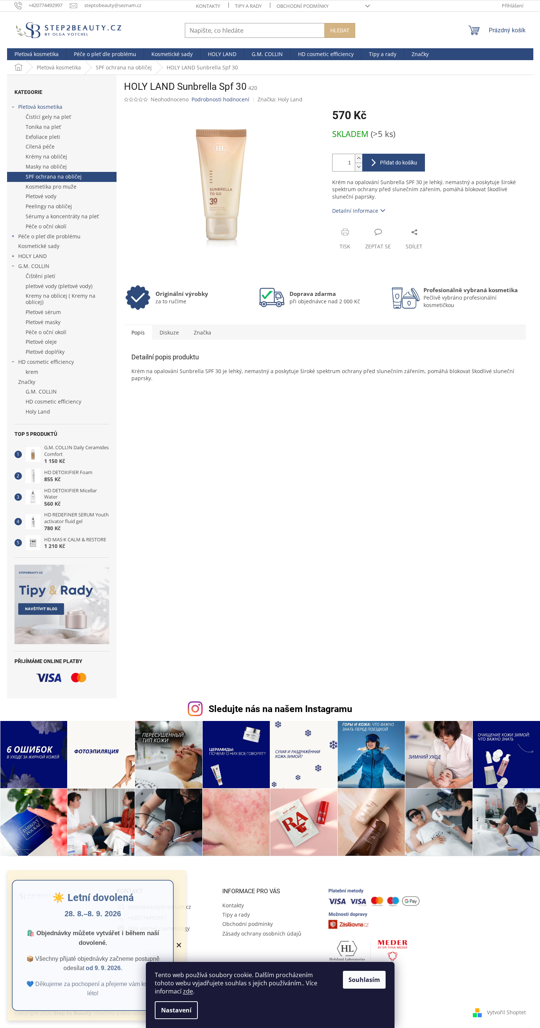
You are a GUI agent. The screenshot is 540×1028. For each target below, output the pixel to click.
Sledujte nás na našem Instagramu (280, 709)
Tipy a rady (248, 6)
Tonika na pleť (43, 126)
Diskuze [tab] (169, 332)
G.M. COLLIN (33, 266)
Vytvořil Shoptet (506, 1012)
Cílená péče (40, 146)
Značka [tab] (202, 332)
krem (32, 371)
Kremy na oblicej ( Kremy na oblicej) (60, 299)
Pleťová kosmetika (40, 106)
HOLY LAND (32, 256)
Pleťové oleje (41, 341)
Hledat (339, 30)
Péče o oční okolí (46, 226)
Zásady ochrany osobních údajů (261, 933)
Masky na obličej (46, 166)
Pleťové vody (41, 196)
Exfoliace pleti (43, 136)
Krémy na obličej (46, 156)
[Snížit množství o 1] (358, 167)
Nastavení (176, 1010)
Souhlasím (364, 980)
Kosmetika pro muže (51, 186)
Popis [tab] (138, 332)
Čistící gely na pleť (48, 116)
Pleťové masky (43, 322)
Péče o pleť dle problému (49, 236)
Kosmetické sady (38, 245)
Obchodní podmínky (302, 6)
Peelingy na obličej (49, 206)
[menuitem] (36, 54)
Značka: (280, 99)
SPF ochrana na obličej (54, 176)
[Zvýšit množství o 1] (358, 158)
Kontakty (208, 6)
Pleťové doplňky (45, 351)
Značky (26, 381)
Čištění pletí (40, 276)
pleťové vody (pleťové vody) (59, 286)
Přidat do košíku (398, 163)
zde (188, 991)
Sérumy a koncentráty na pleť (62, 216)
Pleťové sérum (43, 312)
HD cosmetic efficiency (46, 361)
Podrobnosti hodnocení (220, 99)
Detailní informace (355, 210)
